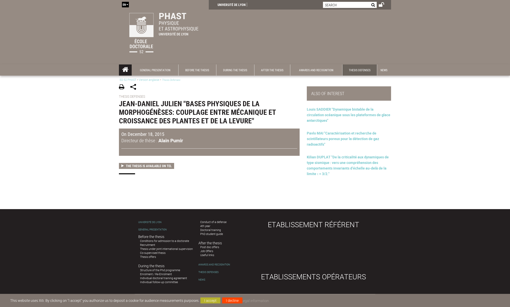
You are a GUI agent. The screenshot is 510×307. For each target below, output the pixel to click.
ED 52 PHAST (128, 80)
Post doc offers (209, 247)
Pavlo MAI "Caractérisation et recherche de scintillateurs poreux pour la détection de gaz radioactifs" (343, 139)
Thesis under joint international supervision (166, 249)
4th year (205, 226)
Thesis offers (148, 257)
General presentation (152, 229)
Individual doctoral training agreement (163, 278)
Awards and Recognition (214, 264)
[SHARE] (134, 87)
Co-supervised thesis (153, 253)
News (201, 279)
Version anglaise (149, 80)
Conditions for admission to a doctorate (164, 241)
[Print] (123, 87)
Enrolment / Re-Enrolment (156, 274)
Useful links (207, 255)
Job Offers (206, 251)
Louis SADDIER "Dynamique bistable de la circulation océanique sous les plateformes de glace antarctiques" (348, 115)
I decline (232, 300)
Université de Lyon (232, 5)
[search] (350, 5)
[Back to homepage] (164, 32)
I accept (210, 300)
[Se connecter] (384, 5)
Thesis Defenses (208, 272)
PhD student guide (211, 234)
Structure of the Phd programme (160, 270)
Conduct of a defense (213, 222)
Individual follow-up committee (159, 282)
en (124, 5)
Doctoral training (210, 230)
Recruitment (147, 245)
